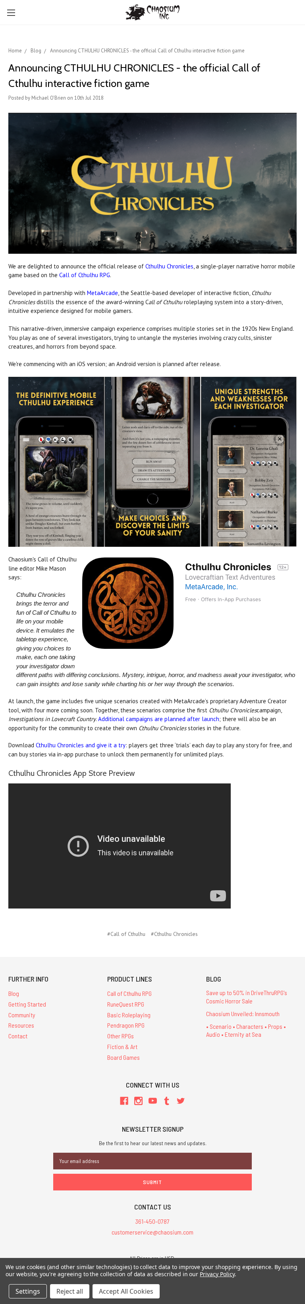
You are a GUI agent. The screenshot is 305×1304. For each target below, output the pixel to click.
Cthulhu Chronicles (169, 266)
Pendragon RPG (126, 1025)
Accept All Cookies (126, 1291)
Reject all (69, 1291)
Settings (27, 1291)
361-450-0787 (152, 1221)
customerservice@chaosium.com (152, 1232)
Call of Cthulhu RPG (84, 275)
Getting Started (27, 1004)
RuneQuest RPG (125, 1004)
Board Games (123, 1057)
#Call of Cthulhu (126, 933)
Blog (13, 993)
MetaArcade (102, 293)
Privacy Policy (217, 1274)
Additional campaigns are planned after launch (158, 719)
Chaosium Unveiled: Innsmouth (243, 1013)
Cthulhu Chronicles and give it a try (80, 745)
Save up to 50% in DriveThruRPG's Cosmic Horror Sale (246, 997)
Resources (21, 1025)
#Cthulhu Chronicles (174, 933)
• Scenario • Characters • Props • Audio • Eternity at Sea (246, 1030)
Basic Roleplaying (129, 1015)
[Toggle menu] (11, 12)
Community (21, 1015)
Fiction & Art (122, 1046)
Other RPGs (120, 1036)
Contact (17, 1036)
